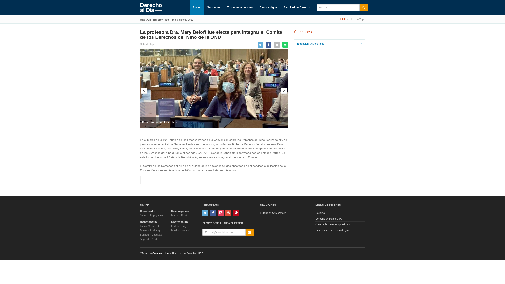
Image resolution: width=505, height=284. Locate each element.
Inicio (343, 19)
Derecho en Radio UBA (328, 218)
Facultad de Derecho (297, 7)
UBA (200, 253)
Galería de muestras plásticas (332, 224)
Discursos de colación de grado (333, 230)
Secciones (214, 7)
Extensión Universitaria (310, 43)
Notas (197, 7)
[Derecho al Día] (151, 8)
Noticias (320, 212)
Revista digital (268, 7)
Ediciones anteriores (240, 7)
